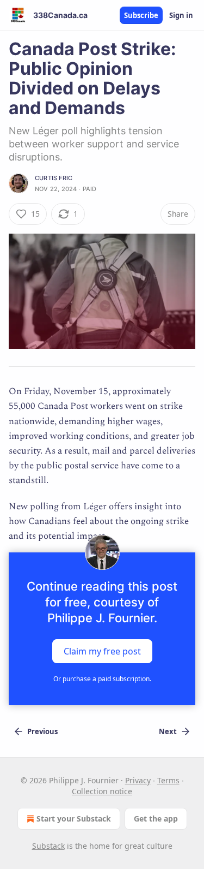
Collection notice (102, 791)
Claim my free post (102, 651)
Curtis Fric (53, 178)
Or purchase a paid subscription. (102, 678)
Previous (42, 731)
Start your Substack (73, 818)
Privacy (138, 780)
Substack (48, 846)
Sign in (181, 15)
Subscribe (141, 15)
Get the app (156, 818)
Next (168, 731)
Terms (168, 780)
